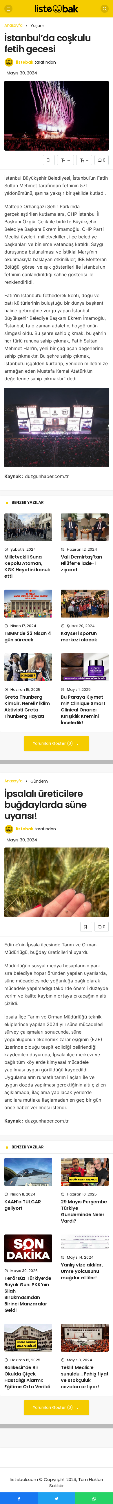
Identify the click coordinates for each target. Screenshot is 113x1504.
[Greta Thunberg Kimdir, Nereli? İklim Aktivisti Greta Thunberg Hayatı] (28, 667)
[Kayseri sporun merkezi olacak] (85, 604)
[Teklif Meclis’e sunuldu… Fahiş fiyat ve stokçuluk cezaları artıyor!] (85, 1338)
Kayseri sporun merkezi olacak (79, 636)
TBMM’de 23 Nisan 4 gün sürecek (27, 636)
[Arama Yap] (105, 9)
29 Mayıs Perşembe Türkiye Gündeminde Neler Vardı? (84, 1211)
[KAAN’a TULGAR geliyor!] (28, 1172)
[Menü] (8, 9)
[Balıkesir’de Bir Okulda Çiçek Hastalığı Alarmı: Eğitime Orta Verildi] (28, 1338)
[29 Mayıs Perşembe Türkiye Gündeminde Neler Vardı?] (85, 1172)
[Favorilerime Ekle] (49, 160)
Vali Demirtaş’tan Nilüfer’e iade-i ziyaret (81, 563)
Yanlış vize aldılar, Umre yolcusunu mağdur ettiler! (82, 1271)
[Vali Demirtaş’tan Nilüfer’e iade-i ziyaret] (85, 527)
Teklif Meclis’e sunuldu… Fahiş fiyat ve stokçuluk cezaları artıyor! (85, 1377)
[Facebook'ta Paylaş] (19, 1498)
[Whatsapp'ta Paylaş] (94, 1498)
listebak (24, 62)
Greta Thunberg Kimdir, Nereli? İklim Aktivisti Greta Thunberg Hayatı (27, 707)
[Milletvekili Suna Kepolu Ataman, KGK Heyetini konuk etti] (28, 527)
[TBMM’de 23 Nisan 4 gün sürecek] (28, 604)
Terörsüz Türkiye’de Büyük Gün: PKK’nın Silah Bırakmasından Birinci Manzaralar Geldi (27, 1294)
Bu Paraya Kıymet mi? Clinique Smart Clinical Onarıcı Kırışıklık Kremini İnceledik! (83, 710)
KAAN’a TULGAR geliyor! (22, 1205)
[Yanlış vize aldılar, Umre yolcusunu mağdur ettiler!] (85, 1241)
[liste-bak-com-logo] (56, 8)
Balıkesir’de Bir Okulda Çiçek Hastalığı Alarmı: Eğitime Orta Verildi (27, 1377)
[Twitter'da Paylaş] (56, 1498)
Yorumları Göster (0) (53, 743)
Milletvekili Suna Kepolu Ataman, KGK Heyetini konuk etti (27, 566)
